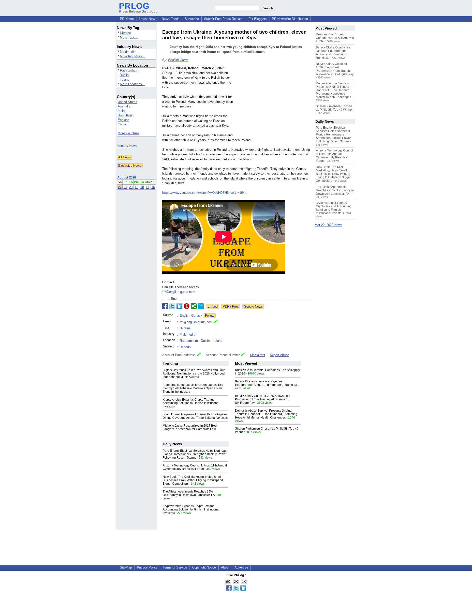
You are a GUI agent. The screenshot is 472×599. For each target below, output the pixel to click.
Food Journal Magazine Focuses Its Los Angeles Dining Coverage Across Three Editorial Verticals (195, 416)
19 (136, 187)
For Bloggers (258, 19)
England (123, 120)
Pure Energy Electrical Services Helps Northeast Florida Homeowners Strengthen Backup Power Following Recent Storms (195, 454)
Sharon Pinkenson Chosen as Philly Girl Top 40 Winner (334, 108)
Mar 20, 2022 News (328, 225)
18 (142, 187)
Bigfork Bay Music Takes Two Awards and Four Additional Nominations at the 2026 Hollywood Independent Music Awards (194, 373)
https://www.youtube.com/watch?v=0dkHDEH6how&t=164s (204, 193)
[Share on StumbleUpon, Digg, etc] (194, 306)
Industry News (127, 146)
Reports (185, 347)
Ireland (124, 79)
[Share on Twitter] (172, 306)
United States (127, 102)
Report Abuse (279, 355)
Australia (124, 106)
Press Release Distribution (139, 11)
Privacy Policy (147, 567)
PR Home (127, 19)
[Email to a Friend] (201, 306)
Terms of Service (175, 567)
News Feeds (170, 19)
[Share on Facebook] (165, 306)
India (121, 111)
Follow (209, 315)
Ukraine (125, 33)
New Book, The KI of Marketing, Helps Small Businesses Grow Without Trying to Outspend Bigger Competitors (193, 480)
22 (119, 187)
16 (153, 187)
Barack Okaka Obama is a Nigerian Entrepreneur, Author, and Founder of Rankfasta (266, 383)
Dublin (124, 75)
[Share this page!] (236, 590)
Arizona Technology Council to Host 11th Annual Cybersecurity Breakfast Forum (195, 467)
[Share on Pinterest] (187, 306)
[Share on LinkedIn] (179, 306)
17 (147, 187)
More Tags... (129, 37)
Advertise (241, 567)
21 (125, 187)
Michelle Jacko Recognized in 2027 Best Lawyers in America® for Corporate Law (190, 427)
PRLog (167, 73)
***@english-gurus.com (178, 292)
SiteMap (126, 567)
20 (131, 187)
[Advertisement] (273, 102)
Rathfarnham (129, 70)
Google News (253, 306)
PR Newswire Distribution (290, 19)
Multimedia (127, 52)
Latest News (148, 19)
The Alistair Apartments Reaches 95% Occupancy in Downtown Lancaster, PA (189, 493)
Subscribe (192, 19)
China (122, 124)
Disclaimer (257, 355)
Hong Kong (125, 115)
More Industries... (132, 56)
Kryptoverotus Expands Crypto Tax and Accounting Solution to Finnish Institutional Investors (191, 403)
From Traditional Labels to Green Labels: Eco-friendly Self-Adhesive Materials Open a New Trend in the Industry (193, 388)
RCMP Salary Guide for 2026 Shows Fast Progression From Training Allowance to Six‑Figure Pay (262, 399)
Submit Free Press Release (223, 19)
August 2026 (126, 177)
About (225, 567)
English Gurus (178, 60)
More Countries (128, 133)
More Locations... (132, 84)
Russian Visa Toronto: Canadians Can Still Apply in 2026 (335, 38)
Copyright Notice (204, 567)
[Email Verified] (216, 322)
